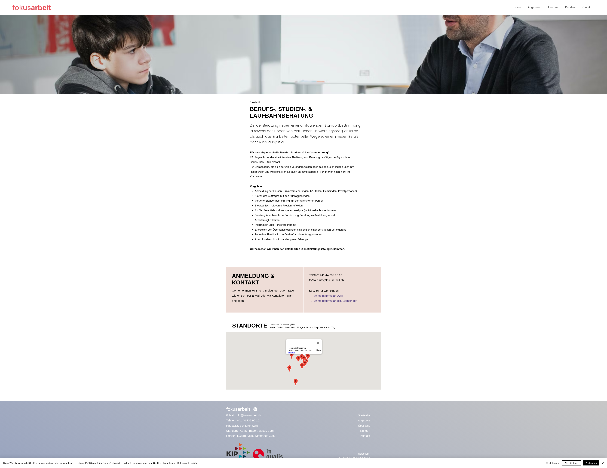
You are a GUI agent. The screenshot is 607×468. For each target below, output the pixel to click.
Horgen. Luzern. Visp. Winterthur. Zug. (250, 435)
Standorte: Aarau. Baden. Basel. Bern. (250, 430)
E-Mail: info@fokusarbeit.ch (326, 280)
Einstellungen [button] (552, 463)
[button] (533, 7)
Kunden (365, 430)
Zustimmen (591, 463)
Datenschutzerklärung (188, 463)
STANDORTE (249, 325)
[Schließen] (603, 462)
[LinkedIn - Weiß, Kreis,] (255, 409)
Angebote (364, 420)
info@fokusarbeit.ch (248, 415)
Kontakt (365, 435)
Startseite (364, 415)
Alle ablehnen (571, 463)
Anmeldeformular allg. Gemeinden (335, 300)
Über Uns (364, 425)
